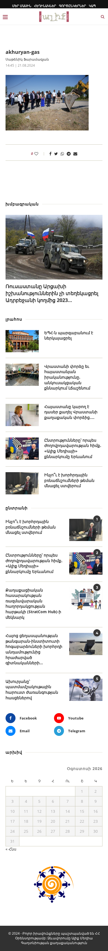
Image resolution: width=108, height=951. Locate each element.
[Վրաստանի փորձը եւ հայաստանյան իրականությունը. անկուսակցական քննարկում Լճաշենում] (22, 375)
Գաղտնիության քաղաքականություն (54, 942)
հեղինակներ (45, 6)
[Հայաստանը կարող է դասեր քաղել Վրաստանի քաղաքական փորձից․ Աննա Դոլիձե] (22, 415)
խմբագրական (22, 204)
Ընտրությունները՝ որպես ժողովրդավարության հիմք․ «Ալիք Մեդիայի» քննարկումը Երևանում (72, 448)
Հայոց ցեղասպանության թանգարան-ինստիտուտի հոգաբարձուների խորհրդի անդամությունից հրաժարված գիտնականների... (34, 649)
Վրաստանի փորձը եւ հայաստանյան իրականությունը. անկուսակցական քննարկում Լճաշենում (67, 377)
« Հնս (11, 849)
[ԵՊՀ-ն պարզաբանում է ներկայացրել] (22, 341)
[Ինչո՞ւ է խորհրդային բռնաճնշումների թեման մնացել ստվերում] (22, 483)
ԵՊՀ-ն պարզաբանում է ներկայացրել (68, 335)
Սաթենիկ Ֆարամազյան (27, 59)
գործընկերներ (72, 6)
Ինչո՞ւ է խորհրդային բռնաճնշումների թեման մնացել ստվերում (69, 480)
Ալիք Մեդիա (82, 938)
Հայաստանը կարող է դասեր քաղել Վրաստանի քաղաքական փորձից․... (70, 412)
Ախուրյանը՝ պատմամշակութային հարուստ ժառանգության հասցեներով (32, 689)
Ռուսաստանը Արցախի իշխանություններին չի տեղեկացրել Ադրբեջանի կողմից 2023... (52, 293)
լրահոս (14, 319)
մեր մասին (21, 6)
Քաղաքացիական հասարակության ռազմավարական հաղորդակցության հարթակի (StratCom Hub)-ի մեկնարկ (33, 603)
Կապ (92, 6)
